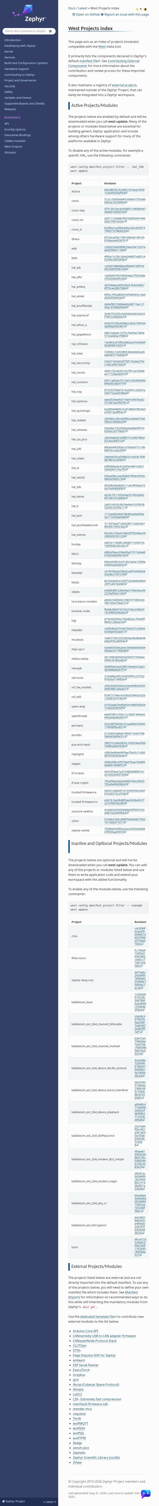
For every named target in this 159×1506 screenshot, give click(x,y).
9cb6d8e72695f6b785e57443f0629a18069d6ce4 (140, 1068)
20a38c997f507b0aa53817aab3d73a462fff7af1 (140, 1024)
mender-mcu (82, 1409)
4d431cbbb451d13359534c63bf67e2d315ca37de (124, 792)
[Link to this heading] (115, 29)
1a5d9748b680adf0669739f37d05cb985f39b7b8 (124, 267)
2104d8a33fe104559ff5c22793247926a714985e (124, 677)
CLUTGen (79, 1345)
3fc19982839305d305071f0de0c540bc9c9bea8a (124, 658)
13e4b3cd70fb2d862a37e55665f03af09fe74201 (125, 343)
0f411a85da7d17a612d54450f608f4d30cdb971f (125, 382)
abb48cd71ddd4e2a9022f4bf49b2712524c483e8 (140, 1112)
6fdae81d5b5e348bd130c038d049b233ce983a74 (140, 1159)
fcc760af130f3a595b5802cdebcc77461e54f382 (140, 958)
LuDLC (77, 1394)
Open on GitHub (87, 14)
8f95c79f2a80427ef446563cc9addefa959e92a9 (125, 296)
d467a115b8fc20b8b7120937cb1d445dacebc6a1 (124, 544)
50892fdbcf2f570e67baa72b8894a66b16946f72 (124, 763)
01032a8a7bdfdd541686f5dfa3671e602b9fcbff (124, 706)
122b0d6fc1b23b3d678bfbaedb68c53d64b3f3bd (140, 1002)
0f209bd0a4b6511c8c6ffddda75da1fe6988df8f (124, 487)
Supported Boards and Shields (24, 103)
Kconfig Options (15, 129)
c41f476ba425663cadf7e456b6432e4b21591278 (124, 572)
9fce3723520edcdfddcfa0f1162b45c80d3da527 (140, 1247)
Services (9, 57)
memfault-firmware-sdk (90, 1404)
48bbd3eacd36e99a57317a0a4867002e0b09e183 (124, 553)
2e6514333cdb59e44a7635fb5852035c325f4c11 (124, 506)
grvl (76, 1380)
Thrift (77, 1418)
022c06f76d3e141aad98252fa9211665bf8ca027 (124, 725)
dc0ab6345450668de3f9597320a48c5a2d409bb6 (124, 811)
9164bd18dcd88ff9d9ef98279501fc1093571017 (124, 820)
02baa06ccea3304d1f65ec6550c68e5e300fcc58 (124, 477)
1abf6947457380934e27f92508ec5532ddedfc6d (124, 277)
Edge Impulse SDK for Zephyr (94, 1355)
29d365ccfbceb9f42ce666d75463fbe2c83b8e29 (124, 420)
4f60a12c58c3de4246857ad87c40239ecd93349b (124, 258)
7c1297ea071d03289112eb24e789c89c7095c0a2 (124, 525)
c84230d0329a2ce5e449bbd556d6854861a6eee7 (124, 687)
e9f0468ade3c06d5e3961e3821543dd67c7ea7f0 (124, 467)
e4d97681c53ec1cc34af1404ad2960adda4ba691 (124, 716)
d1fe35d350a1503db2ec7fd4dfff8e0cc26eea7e (124, 620)
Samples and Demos (17, 97)
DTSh (77, 1350)
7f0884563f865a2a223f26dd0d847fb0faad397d (124, 830)
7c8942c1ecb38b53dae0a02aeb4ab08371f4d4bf (124, 353)
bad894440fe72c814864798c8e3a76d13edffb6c (125, 410)
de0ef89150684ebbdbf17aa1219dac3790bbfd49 (124, 305)
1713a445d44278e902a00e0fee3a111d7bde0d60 (124, 515)
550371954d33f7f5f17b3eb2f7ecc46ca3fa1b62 (124, 363)
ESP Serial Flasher (86, 1365)
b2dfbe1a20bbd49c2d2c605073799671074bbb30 (124, 229)
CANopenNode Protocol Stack (95, 1341)
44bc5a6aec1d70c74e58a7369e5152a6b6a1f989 (124, 334)
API (6, 123)
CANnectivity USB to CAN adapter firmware (104, 1336)
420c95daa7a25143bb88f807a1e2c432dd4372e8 (124, 773)
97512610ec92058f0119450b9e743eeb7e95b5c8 (125, 210)
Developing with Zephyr (20, 46)
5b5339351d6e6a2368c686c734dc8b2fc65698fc (140, 1090)
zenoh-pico (81, 1448)
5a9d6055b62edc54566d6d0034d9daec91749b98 (124, 649)
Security (9, 86)
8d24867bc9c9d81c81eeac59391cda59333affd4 (124, 191)
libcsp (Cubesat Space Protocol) (96, 1384)
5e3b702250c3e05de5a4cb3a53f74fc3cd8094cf (124, 315)
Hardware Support (16, 69)
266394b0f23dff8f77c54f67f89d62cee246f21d (124, 439)
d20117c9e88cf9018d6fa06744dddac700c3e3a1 (124, 219)
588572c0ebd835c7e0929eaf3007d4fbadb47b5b (125, 744)
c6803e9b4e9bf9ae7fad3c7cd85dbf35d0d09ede (124, 754)
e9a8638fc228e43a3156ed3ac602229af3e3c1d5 (124, 592)
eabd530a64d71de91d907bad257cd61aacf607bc (124, 401)
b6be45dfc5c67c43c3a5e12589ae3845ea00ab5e (124, 563)
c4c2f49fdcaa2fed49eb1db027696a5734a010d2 (140, 936)
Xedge (77, 1443)
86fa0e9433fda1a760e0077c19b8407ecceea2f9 (124, 448)
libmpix (78, 1389)
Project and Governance (20, 80)
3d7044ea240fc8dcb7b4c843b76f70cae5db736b (124, 286)
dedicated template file (97, 1316)
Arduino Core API (85, 1331)
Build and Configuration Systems (26, 63)
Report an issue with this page (126, 14)
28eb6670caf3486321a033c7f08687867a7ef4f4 (124, 458)
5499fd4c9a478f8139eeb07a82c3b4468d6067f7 (124, 668)
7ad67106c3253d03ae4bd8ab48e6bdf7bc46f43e (124, 639)
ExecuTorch (81, 1370)
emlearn (79, 1360)
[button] (50, 31)
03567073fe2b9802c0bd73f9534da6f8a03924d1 (124, 324)
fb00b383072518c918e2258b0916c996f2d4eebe (124, 611)
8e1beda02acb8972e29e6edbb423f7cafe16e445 (125, 582)
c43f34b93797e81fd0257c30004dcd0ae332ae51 (124, 630)
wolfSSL (78, 1433)
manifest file (89, 61)
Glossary (10, 152)
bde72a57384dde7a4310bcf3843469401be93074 (140, 1046)
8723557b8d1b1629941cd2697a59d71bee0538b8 (124, 391)
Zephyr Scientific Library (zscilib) (96, 1457)
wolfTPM (79, 1438)
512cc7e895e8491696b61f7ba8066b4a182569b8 (125, 200)
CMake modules (15, 141)
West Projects (13, 146)
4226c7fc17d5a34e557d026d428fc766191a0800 (124, 496)
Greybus (79, 1375)
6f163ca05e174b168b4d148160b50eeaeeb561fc (124, 239)
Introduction (12, 40)
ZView (77, 1462)
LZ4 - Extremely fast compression (97, 1399)
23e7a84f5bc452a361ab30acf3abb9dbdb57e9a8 (140, 1135)
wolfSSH (79, 1428)
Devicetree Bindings (17, 135)
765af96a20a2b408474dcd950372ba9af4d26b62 (124, 782)
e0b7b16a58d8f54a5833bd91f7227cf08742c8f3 (124, 801)
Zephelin (79, 1453)
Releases (10, 109)
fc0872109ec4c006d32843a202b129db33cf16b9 (124, 696)
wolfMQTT (80, 1423)
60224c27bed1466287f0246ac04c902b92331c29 (125, 534)
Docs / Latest (77, 8)
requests (79, 1414)
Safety (8, 92)
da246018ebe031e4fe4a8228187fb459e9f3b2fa (140, 1225)
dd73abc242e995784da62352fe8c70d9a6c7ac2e (140, 980)
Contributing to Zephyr (19, 75)
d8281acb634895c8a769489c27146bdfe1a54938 (140, 1181)
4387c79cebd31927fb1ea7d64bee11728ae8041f (124, 372)
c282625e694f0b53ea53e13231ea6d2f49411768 (125, 248)
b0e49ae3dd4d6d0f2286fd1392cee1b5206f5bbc (140, 1203)
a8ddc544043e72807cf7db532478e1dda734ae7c (124, 601)
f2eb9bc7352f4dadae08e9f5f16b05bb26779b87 (124, 429)
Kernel (8, 51)
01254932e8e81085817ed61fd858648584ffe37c (124, 735)
